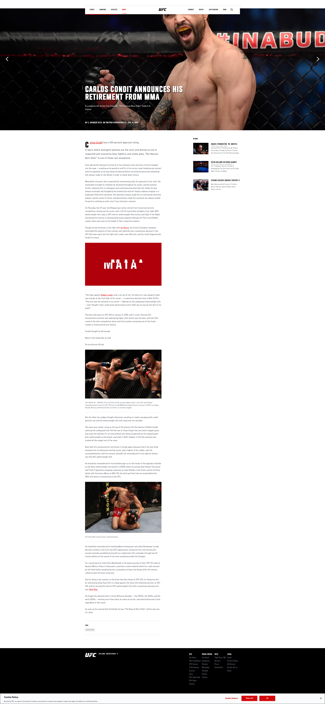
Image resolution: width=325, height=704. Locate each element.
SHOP (224, 10)
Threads (205, 664)
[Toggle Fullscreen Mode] (155, 287)
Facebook (205, 658)
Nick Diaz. (93, 589)
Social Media (207, 654)
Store (191, 674)
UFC (190, 654)
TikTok (204, 674)
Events (92, 10)
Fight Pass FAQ (220, 658)
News (124, 10)
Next (317, 59)
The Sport (192, 658)
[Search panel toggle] (231, 10)
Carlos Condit (96, 142)
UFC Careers (193, 664)
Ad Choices (231, 664)
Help (216, 654)
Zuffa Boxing (213, 10)
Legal (229, 654)
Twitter (204, 677)
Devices (218, 661)
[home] (162, 9)
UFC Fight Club (194, 677)
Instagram (205, 661)
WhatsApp (205, 667)
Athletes (114, 10)
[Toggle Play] (90, 287)
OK (267, 698)
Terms (229, 658)
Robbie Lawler (107, 295)
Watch (201, 10)
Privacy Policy (232, 661)
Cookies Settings (231, 698)
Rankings (103, 10)
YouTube (205, 671)
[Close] (321, 698)
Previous (8, 59)
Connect (191, 10)
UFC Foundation (195, 661)
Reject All (249, 698)
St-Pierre (125, 228)
